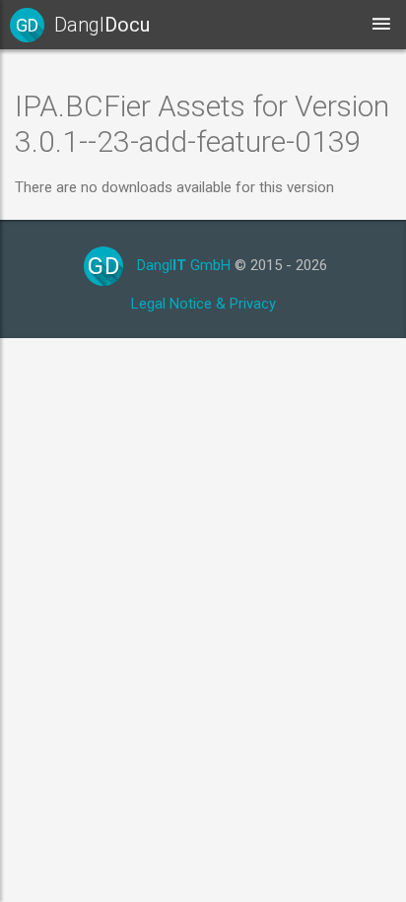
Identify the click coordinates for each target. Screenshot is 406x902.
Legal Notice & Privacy (203, 303)
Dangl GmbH (184, 265)
